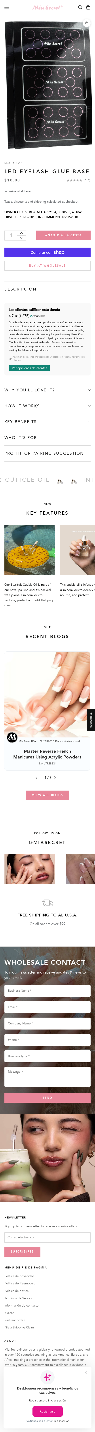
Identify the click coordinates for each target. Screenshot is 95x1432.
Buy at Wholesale (47, 266)
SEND (47, 1098)
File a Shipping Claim (19, 1327)
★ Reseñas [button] (91, 720)
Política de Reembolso (19, 1283)
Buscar (9, 1313)
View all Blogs (47, 795)
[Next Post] (56, 778)
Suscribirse (22, 1251)
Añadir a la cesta (63, 235)
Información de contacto (21, 1305)
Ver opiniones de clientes (29, 368)
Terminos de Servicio (18, 1298)
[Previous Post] (38, 778)
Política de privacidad (19, 1276)
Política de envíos (16, 1291)
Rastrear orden (14, 1320)
